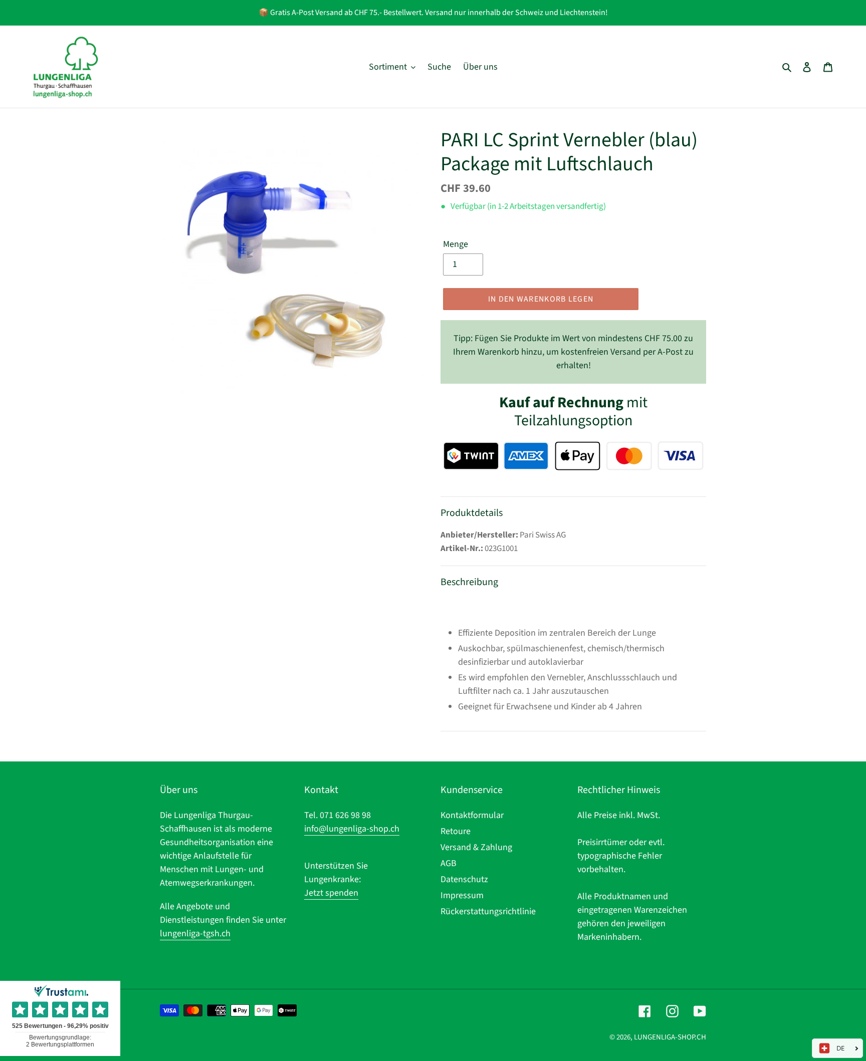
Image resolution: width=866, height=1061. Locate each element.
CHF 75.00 (573, 352)
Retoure (456, 831)
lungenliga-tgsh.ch (195, 933)
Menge (455, 244)
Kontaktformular (472, 815)
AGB (449, 863)
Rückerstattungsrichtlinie (488, 911)
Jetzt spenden (331, 893)
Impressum (462, 895)
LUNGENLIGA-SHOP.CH (670, 1037)
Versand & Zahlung (476, 847)
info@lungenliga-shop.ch (351, 829)
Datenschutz (464, 879)
